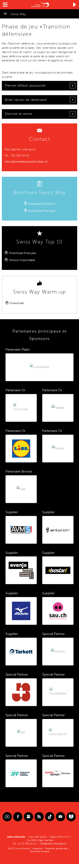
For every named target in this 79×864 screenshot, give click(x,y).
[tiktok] (49, 816)
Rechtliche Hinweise (39, 851)
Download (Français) (22, 253)
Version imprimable (22, 260)
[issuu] (71, 816)
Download (17, 303)
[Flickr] (60, 816)
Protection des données (56, 848)
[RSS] (39, 816)
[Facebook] (17, 816)
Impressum (37, 848)
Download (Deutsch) (41, 203)
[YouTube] (7, 816)
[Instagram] (28, 816)
